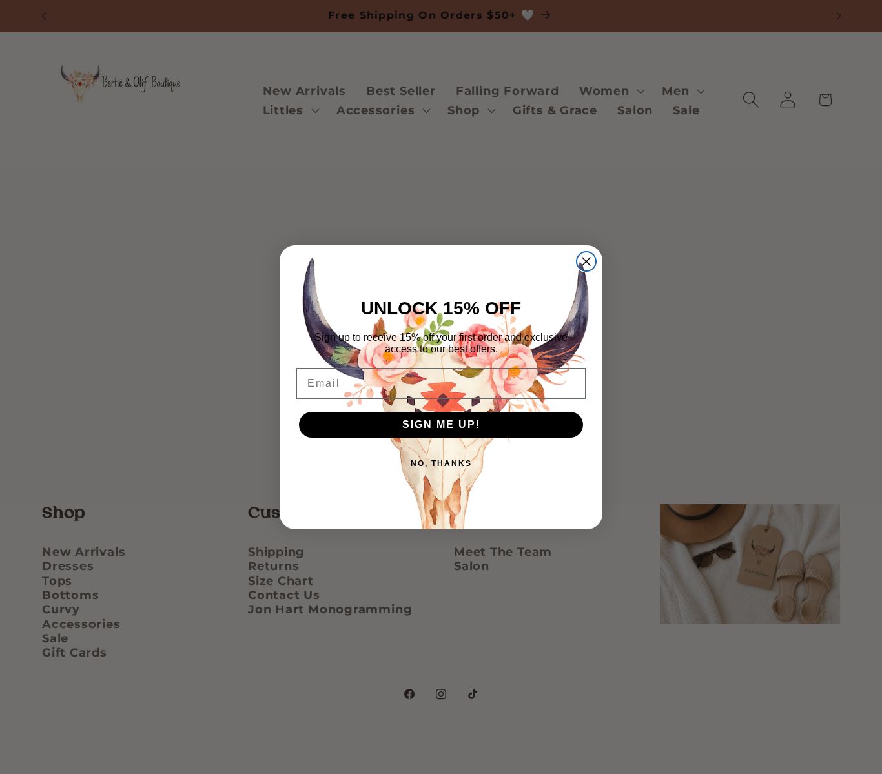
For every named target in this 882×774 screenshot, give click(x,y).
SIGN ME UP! (441, 424)
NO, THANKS (441, 463)
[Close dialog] (586, 261)
